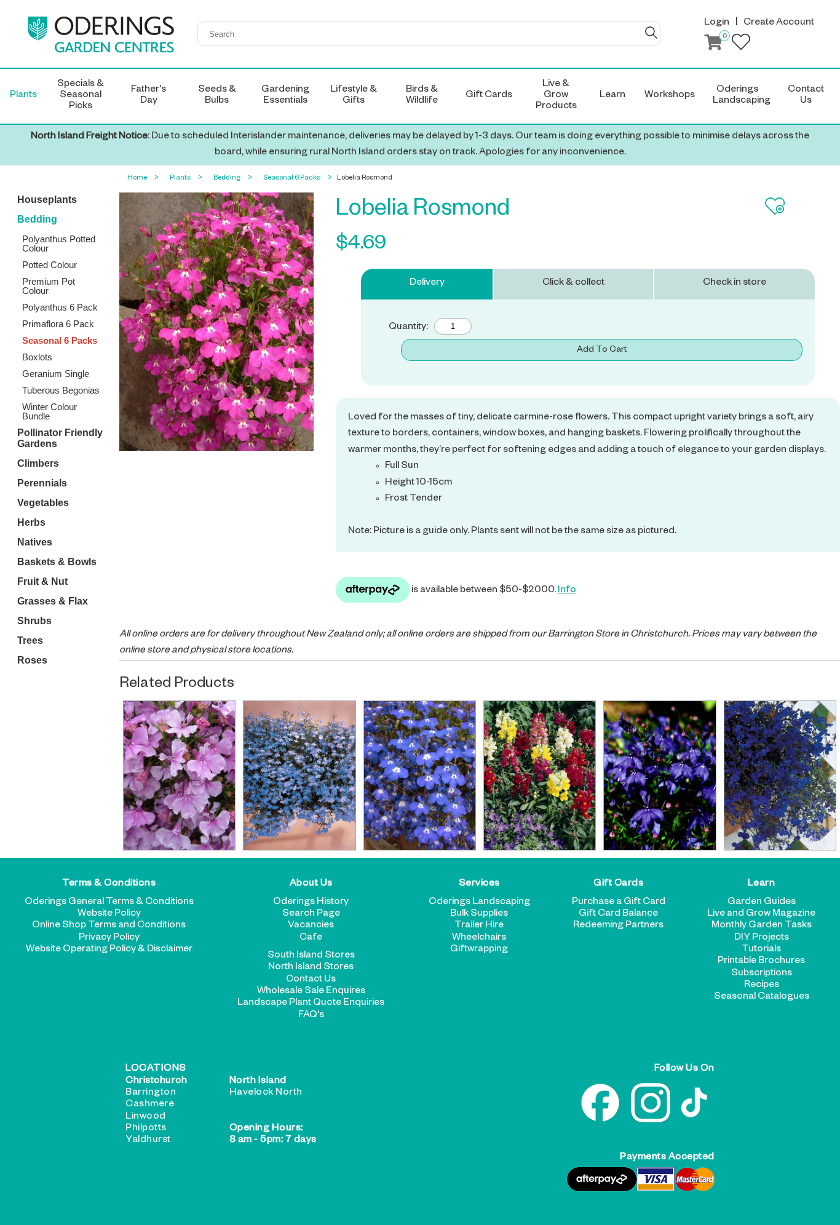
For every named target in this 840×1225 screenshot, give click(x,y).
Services (479, 884)
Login (716, 23)
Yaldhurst (148, 1140)
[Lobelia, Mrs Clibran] (420, 775)
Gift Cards (618, 884)
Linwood (145, 1117)
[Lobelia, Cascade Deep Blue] (780, 775)
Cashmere (149, 1105)
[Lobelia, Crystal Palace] (660, 775)
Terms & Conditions (109, 884)
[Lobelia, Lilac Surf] (180, 775)
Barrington (150, 1093)
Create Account (778, 23)
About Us (311, 884)
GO (651, 32)
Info (567, 591)
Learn (761, 884)
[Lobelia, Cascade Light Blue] (299, 775)
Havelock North (266, 1093)
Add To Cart (602, 350)
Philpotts (146, 1129)
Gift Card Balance (618, 914)
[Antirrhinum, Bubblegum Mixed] (540, 775)
